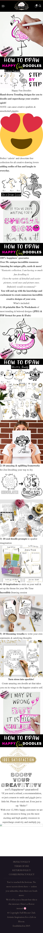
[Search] (40, 6)
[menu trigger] (4, 6)
